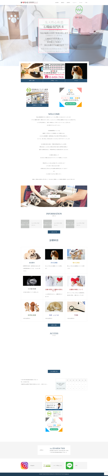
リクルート (74, 2)
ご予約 (86, 2)
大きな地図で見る (54, 371)
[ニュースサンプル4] (25, 224)
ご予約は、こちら (54, 80)
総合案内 (56, 2)
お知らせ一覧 (54, 231)
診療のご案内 (32, 80)
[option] (54, 35)
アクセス (80, 2)
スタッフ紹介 (54, 196)
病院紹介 (62, 2)
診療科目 (68, 2)
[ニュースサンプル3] (47, 224)
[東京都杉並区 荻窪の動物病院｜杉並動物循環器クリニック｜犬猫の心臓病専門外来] (29, 2)
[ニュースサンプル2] (70, 224)
